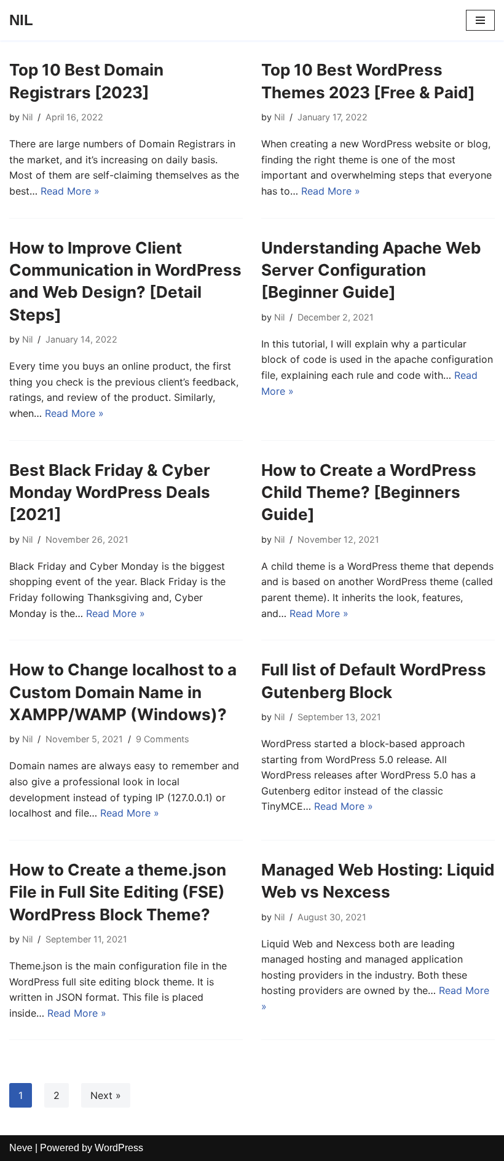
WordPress (119, 1148)
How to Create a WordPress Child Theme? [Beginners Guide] (368, 492)
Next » (105, 1095)
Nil (27, 117)
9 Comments (162, 739)
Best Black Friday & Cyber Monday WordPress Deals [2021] (109, 492)
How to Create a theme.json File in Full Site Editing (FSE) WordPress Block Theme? (117, 892)
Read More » (70, 191)
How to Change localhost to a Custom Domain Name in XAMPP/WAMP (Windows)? (123, 692)
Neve (21, 1148)
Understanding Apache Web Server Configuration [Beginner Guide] (371, 270)
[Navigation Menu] (480, 20)
